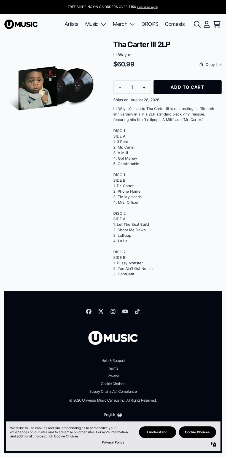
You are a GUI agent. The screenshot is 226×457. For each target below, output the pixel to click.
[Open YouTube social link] (125, 311)
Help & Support (113, 360)
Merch (120, 24)
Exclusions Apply (147, 7)
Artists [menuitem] (71, 24)
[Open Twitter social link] (101, 311)
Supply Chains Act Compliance (113, 391)
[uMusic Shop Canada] (21, 24)
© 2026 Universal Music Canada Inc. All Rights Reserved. (113, 400)
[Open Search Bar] (197, 24)
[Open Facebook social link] (89, 311)
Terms (113, 368)
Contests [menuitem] (175, 24)
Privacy (113, 376)
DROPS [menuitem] (149, 24)
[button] (167, 65)
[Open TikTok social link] (137, 311)
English (109, 414)
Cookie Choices (113, 383)
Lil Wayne (122, 54)
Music (92, 24)
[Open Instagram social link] (113, 311)
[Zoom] (53, 89)
